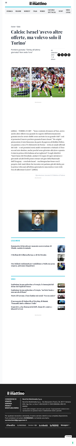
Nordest (27, 11)
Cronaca (9, 11)
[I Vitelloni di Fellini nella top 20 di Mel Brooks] (61, 257)
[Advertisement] (38, 19)
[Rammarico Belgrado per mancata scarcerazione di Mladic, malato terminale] (61, 248)
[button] (38, 221)
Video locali (68, 11)
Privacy (8, 406)
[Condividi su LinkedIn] (62, 54)
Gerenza (8, 404)
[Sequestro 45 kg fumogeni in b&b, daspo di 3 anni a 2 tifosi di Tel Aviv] (61, 308)
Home (13, 27)
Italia (35, 11)
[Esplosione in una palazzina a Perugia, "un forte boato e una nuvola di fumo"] (61, 291)
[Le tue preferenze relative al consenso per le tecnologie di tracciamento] (73, 443)
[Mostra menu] (6, 2)
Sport (61, 11)
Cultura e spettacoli (52, 11)
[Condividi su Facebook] (58, 54)
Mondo (42, 11)
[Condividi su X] (65, 54)
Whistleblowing (12, 408)
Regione (18, 11)
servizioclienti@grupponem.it (16, 420)
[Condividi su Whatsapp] (68, 54)
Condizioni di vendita (10, 400)
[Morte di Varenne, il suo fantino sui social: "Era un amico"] (61, 297)
